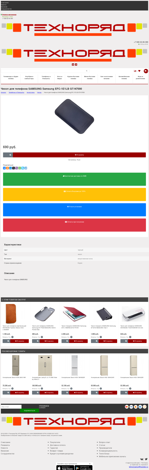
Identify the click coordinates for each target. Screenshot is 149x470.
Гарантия (54, 448)
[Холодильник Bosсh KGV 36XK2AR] (104, 365)
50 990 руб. (95, 385)
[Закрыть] (89, 465)
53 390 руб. (124, 385)
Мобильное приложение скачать (112, 456)
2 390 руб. (65, 334)
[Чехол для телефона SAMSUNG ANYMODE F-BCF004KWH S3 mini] (133, 314)
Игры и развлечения (140, 77)
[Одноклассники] (7, 168)
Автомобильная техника (124, 77)
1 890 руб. (95, 334)
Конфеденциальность (108, 450)
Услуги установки (75, 206)
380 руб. (35, 334)
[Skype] (22, 168)
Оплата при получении (75, 222)
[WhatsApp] (19, 168)
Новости (3, 5)
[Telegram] (25, 168)
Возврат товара (56, 450)
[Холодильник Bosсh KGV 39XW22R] (74, 365)
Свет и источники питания (106, 77)
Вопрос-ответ (104, 442)
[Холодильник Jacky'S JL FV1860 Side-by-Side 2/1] (45, 365)
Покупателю (55, 442)
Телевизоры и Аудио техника (10, 77)
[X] (13, 168)
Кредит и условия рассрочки (61, 453)
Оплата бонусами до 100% (75, 191)
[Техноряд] (74, 54)
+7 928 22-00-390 (141, 42)
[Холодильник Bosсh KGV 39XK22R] (133, 365)
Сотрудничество (6, 9)
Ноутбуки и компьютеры (29, 77)
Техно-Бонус (104, 453)
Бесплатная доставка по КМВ (75, 176)
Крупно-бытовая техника (73, 77)
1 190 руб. (6, 334)
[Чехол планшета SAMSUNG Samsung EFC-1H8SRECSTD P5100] (74, 314)
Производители (105, 448)
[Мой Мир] (10, 168)
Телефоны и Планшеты (46, 77)
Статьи (102, 445)
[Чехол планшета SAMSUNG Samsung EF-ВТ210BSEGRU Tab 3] (104, 314)
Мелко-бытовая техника (89, 77)
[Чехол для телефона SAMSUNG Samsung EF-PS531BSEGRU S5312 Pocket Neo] (45, 314)
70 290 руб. (7, 385)
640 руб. (123, 334)
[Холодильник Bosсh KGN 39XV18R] (15, 365)
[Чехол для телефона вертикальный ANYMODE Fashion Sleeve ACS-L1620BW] (15, 314)
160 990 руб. (36, 385)
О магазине (5, 3)
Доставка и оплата (57, 445)
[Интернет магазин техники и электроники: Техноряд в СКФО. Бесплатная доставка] (74, 28)
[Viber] (16, 168)
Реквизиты (5, 445)
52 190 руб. (66, 385)
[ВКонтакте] (4, 168)
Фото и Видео (59, 77)
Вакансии (4, 7)
